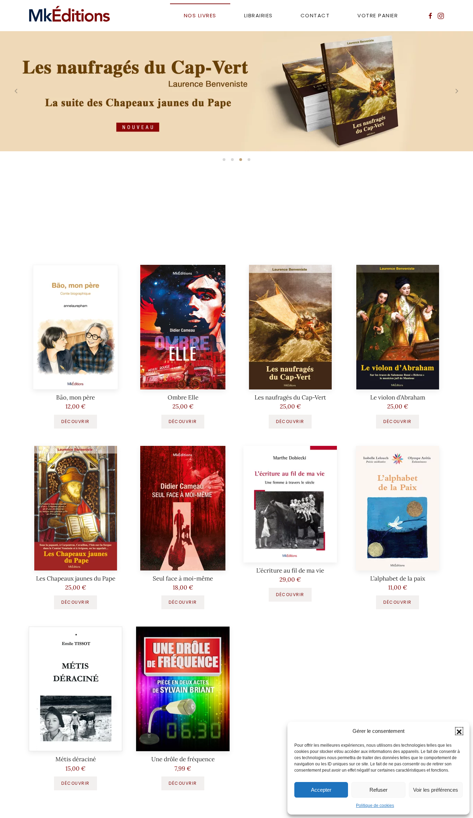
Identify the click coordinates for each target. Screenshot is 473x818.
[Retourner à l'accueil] (69, 15)
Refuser (378, 790)
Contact (315, 15)
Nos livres (200, 15)
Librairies (258, 15)
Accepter (321, 790)
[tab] (224, 159)
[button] (459, 731)
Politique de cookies (375, 805)
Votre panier (377, 15)
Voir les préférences (435, 790)
